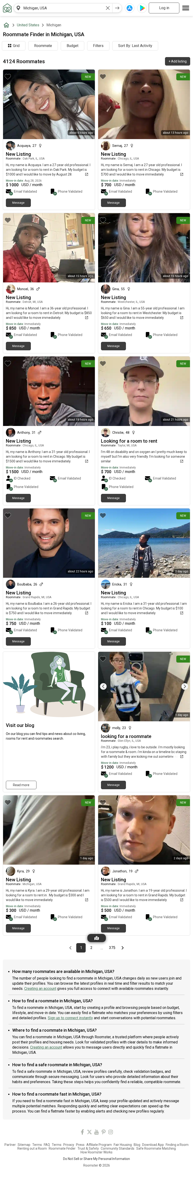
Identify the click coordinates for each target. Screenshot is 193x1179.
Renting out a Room (32, 1148)
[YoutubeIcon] (96, 1133)
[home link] (7, 8)
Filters (98, 45)
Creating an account (40, 988)
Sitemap (24, 1145)
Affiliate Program (99, 1145)
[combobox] (63, 8)
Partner (10, 1145)
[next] (117, 8)
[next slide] (181, 686)
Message (18, 202)
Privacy (68, 1145)
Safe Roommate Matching (156, 1148)
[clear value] (108, 8)
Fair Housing (123, 1145)
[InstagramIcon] (110, 1133)
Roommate (43, 45)
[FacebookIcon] (82, 1133)
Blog (137, 1145)
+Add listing (178, 61)
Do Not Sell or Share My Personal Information (96, 1159)
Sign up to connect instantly (70, 1018)
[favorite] (7, 76)
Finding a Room (177, 1145)
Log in (164, 8)
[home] (7, 25)
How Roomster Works (96, 1152)
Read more (21, 785)
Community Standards (117, 1148)
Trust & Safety (88, 1148)
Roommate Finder (62, 1148)
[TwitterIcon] (89, 1133)
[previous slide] (107, 686)
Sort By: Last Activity (135, 45)
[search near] (18, 8)
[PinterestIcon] (103, 1133)
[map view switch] (96, 938)
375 (113, 947)
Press (80, 1145)
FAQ (47, 1145)
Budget (72, 45)
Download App (153, 1145)
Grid (16, 45)
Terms (37, 1145)
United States (28, 25)
